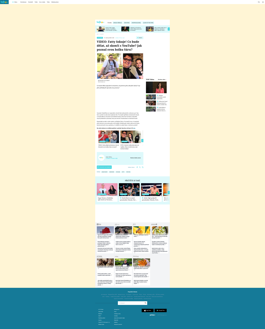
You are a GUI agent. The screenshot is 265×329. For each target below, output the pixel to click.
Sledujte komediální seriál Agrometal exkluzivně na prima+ (161, 98)
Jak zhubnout (104, 294)
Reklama (100, 313)
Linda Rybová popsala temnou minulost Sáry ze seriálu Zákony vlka (162, 110)
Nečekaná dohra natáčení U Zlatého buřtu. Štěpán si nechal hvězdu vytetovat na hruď (122, 236)
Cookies (100, 320)
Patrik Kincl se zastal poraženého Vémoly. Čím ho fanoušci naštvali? (128, 199)
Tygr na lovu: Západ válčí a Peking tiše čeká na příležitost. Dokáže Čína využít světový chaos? (105, 236)
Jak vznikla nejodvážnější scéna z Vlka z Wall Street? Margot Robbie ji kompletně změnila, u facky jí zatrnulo (105, 282)
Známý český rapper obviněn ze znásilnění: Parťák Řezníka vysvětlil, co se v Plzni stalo (112, 29)
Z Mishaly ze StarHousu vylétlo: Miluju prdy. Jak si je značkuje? (136, 29)
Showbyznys (23, 2)
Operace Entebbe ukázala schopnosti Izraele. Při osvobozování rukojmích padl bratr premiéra (141, 244)
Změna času (135, 294)
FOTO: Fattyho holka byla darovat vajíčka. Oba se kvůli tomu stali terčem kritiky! (129, 147)
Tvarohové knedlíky (128, 298)
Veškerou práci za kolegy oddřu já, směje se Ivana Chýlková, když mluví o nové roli (123, 243)
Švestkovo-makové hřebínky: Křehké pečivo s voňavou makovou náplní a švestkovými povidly (159, 243)
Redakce (116, 322)
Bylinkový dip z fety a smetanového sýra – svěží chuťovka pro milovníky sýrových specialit (159, 236)
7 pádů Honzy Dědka (115, 296)
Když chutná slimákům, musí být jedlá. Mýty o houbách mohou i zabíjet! (141, 282)
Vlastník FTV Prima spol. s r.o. (104, 322)
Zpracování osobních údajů (119, 318)
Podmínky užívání (101, 318)
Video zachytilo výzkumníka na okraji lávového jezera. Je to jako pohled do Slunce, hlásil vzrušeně (141, 250)
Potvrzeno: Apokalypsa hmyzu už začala (141, 235)
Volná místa (100, 311)
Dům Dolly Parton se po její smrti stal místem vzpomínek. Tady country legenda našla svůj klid (141, 275)
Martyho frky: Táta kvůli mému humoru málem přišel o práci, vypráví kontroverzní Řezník (122, 268)
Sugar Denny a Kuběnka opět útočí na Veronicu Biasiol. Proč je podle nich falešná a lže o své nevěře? (106, 199)
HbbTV (99, 315)
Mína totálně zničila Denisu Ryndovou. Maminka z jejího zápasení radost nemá (161, 29)
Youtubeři (30, 2)
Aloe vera (148, 296)
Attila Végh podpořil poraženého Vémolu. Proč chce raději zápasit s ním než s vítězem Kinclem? (150, 199)
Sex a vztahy (42, 2)
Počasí (144, 294)
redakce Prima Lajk (119, 37)
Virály (36, 2)
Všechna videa (162, 79)
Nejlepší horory (121, 294)
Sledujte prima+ (55, 2)
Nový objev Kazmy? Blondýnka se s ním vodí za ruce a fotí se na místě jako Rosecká (123, 282)
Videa (48, 2)
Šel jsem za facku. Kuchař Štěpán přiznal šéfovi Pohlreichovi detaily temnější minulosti (123, 250)
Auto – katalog (105, 296)
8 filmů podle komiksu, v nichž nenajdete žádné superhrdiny (104, 274)
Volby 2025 (123, 296)
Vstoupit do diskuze (105, 167)
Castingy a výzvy (117, 313)
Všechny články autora (135, 157)
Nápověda (116, 320)
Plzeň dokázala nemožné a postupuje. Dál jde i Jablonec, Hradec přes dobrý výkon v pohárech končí (104, 244)
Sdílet (140, 38)
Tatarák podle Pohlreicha (139, 296)
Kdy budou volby (151, 294)
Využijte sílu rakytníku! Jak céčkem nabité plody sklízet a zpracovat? (141, 267)
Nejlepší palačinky (138, 298)
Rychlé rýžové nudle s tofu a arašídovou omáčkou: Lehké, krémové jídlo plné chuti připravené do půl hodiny (159, 250)
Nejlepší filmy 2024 (112, 294)
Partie (140, 294)
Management (116, 309)
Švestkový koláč (147, 298)
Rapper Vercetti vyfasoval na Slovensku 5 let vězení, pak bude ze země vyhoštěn (123, 275)
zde (134, 128)
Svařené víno (130, 296)
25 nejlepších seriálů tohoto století (105, 267)
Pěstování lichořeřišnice (157, 296)
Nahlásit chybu (101, 324)
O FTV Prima (100, 309)
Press (115, 311)
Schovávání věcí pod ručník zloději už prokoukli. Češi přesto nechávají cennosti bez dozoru (105, 250)
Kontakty (116, 315)
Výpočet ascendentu (118, 298)
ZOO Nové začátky (160, 294)
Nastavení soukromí (118, 324)
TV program (128, 294)
